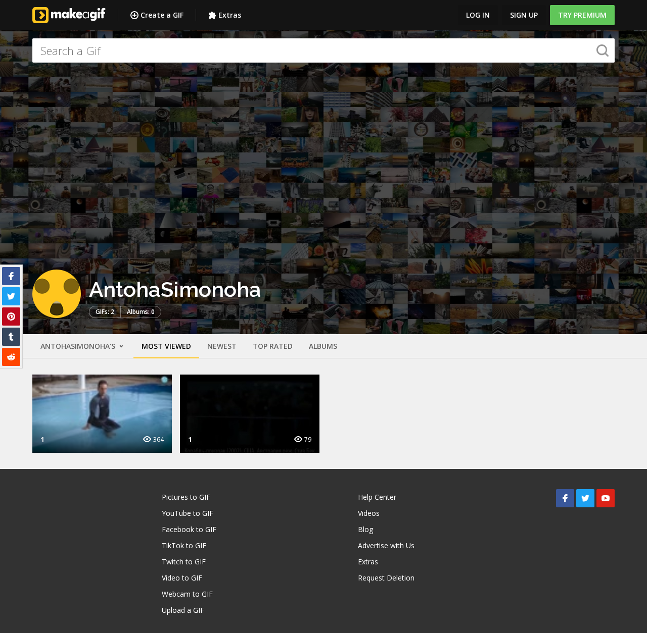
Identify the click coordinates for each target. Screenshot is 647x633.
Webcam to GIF (187, 594)
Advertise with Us (386, 545)
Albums (323, 346)
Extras (229, 15)
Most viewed (166, 346)
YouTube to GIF (187, 513)
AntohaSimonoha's (78, 346)
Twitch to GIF (184, 561)
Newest (222, 346)
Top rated (273, 346)
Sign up (524, 15)
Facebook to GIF (189, 529)
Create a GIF (162, 15)
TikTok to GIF (184, 545)
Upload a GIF (183, 610)
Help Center (377, 497)
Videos (369, 513)
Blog (365, 529)
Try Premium (582, 15)
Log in (478, 15)
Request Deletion (386, 578)
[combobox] (323, 50)
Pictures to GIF (186, 497)
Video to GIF (182, 578)
